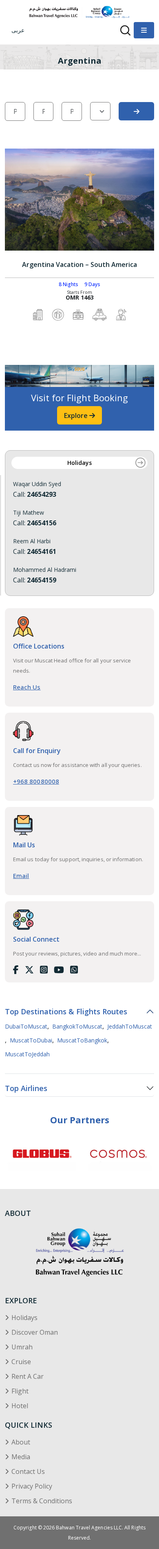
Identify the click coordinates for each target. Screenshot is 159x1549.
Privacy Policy (31, 1486)
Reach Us (27, 687)
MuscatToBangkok (82, 1040)
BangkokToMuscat (77, 1026)
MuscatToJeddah (27, 1054)
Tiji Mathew (28, 513)
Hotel (19, 1405)
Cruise (21, 1361)
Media (20, 1456)
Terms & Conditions (41, 1501)
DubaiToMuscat (26, 1026)
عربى (17, 30)
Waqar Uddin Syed (37, 484)
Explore (76, 415)
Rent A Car (27, 1376)
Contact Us (28, 1471)
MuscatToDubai (31, 1040)
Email (21, 875)
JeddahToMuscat (129, 1026)
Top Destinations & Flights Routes (66, 1011)
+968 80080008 (36, 781)
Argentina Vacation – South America (79, 264)
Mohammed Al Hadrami (44, 570)
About (20, 1442)
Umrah (22, 1347)
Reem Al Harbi (32, 541)
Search (136, 111)
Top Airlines (26, 1088)
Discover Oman (34, 1332)
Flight (20, 1391)
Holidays (79, 463)
